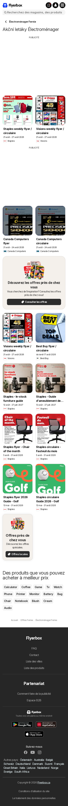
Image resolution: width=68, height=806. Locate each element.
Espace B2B (34, 700)
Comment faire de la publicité (34, 693)
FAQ (34, 648)
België (49, 760)
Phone (8, 594)
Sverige (7, 771)
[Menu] (62, 5)
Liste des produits (34, 668)
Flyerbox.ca (43, 782)
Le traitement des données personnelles (34, 798)
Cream (47, 601)
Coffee (26, 587)
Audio (8, 608)
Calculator (10, 587)
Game (38, 587)
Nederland (43, 768)
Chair (7, 601)
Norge (54, 768)
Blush (35, 601)
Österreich (26, 760)
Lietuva (31, 768)
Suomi (48, 764)
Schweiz (8, 764)
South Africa (21, 771)
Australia (39, 760)
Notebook (21, 601)
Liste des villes (34, 661)
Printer (20, 594)
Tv (48, 587)
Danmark (37, 764)
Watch (58, 587)
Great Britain (10, 768)
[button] (55, 5)
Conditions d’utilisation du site (34, 791)
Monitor (34, 594)
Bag (59, 594)
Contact (34, 655)
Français (59, 764)
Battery (48, 594)
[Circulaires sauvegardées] (49, 5)
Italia (22, 768)
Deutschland (23, 764)
